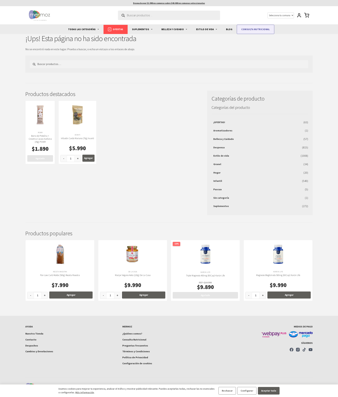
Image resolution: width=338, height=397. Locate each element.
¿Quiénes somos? (132, 333)
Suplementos (221, 206)
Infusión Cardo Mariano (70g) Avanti (77, 138)
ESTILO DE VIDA (205, 29)
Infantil (217, 180)
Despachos (31, 345)
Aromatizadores (222, 130)
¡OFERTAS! (219, 122)
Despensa (219, 147)
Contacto (30, 339)
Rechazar (227, 390)
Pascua (217, 189)
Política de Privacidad (135, 357)
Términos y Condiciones (136, 351)
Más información (84, 392)
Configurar (247, 390)
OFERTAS (118, 29)
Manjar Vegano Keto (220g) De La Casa (133, 275)
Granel (217, 164)
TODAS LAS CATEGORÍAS (82, 29)
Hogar (217, 172)
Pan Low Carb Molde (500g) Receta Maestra (60, 275)
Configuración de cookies (137, 363)
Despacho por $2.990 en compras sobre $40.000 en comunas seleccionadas (169, 3)
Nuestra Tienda (34, 333)
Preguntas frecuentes (135, 345)
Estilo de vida (221, 155)
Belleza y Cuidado (223, 139)
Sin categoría (221, 197)
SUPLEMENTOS (141, 29)
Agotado (40, 158)
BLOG (229, 29)
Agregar (88, 158)
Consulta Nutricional (134, 339)
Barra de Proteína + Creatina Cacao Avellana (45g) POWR (40, 138)
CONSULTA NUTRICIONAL (255, 29)
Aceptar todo (268, 390)
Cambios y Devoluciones (39, 351)
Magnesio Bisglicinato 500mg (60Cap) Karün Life (278, 275)
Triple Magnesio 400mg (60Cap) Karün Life (205, 275)
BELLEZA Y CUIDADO (172, 29)
